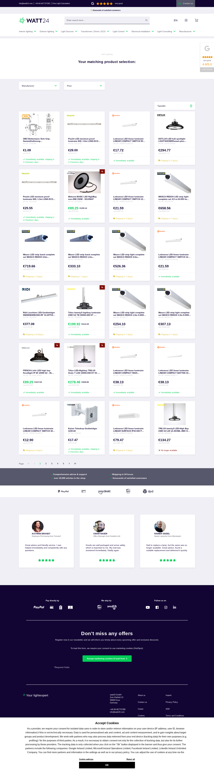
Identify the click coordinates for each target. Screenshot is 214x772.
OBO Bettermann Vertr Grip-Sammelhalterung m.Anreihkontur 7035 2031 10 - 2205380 (38, 140)
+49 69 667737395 (42, 3)
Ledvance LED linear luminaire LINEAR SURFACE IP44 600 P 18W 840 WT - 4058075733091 (128, 429)
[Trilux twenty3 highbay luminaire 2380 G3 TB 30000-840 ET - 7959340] (84, 298)
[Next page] (69, 463)
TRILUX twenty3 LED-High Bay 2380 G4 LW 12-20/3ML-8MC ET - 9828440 (174, 429)
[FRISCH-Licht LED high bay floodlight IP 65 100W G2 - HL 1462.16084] (39, 356)
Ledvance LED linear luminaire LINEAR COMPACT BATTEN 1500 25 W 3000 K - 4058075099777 (174, 371)
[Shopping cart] (193, 20)
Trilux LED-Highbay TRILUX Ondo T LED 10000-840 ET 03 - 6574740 (83, 371)
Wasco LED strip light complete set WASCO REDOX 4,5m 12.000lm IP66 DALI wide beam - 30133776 (129, 255)
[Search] (146, 20)
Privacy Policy (172, 702)
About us (141, 695)
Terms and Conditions (175, 716)
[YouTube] (148, 607)
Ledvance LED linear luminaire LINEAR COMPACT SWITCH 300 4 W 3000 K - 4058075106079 (38, 429)
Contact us (142, 702)
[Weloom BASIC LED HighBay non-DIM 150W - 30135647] (84, 182)
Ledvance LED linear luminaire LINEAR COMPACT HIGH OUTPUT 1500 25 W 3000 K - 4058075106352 (128, 371)
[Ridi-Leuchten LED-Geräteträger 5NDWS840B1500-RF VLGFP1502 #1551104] (39, 298)
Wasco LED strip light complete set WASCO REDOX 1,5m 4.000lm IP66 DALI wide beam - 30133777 (129, 313)
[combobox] (103, 20)
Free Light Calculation (61, 3)
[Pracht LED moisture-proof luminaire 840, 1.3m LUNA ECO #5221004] (39, 182)
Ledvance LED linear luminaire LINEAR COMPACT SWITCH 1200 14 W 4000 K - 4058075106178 (129, 197)
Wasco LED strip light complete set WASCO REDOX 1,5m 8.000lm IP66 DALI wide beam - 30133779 (174, 313)
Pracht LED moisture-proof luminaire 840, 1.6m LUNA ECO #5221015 (83, 140)
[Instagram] (165, 607)
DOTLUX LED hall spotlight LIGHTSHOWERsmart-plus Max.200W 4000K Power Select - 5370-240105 (174, 140)
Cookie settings (86, 759)
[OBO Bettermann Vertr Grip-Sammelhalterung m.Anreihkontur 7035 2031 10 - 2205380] (39, 124)
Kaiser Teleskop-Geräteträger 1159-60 (82, 429)
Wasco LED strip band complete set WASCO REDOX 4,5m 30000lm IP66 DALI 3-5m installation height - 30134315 (39, 255)
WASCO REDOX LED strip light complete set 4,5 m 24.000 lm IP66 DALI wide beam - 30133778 (174, 197)
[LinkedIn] (174, 607)
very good (119, 3)
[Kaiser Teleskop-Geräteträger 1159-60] (84, 414)
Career (140, 709)
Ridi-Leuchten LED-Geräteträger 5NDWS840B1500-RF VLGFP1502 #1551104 (39, 313)
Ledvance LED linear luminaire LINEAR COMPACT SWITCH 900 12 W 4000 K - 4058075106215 (128, 140)
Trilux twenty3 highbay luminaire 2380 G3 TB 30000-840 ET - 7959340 (84, 313)
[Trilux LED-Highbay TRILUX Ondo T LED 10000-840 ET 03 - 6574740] (84, 356)
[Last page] (75, 463)
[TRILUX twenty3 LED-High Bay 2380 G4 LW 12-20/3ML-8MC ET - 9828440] (174, 414)
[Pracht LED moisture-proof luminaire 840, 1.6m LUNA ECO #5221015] (84, 124)
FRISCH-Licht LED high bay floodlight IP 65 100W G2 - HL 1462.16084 (37, 371)
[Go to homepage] (34, 20)
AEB (168, 709)
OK (107, 765)
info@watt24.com (26, 3)
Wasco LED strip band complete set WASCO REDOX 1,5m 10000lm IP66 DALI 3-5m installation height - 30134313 (84, 255)
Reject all (131, 759)
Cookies (141, 716)
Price (69, 86)
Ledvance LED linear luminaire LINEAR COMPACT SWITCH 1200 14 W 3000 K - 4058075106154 (174, 255)
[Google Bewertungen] (92, 3)
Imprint (168, 695)
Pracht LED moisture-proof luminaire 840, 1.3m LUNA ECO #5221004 (38, 197)
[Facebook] (157, 607)
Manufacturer (28, 86)
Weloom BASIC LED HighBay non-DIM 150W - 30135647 (82, 197)
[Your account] (183, 20)
